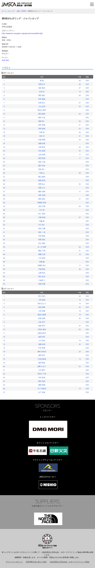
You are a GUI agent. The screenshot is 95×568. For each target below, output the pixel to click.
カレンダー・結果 (14, 11)
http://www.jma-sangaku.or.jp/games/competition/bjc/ (22, 33)
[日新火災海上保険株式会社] (58, 450)
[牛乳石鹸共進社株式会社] (37, 450)
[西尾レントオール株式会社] (48, 484)
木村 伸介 (5, 60)
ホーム (4, 11)
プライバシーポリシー (14, 561)
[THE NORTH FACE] (48, 518)
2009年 (23, 11)
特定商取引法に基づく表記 (36, 561)
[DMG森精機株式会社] (48, 429)
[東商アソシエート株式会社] (48, 467)
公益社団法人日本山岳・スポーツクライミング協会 (69, 561)
